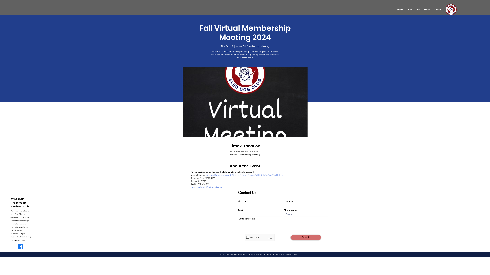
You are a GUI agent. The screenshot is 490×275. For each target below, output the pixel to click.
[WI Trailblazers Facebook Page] (20, 246)
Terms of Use (280, 254)
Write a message (247, 219)
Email (240, 210)
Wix (273, 254)
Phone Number (291, 210)
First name (243, 201)
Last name (289, 201)
